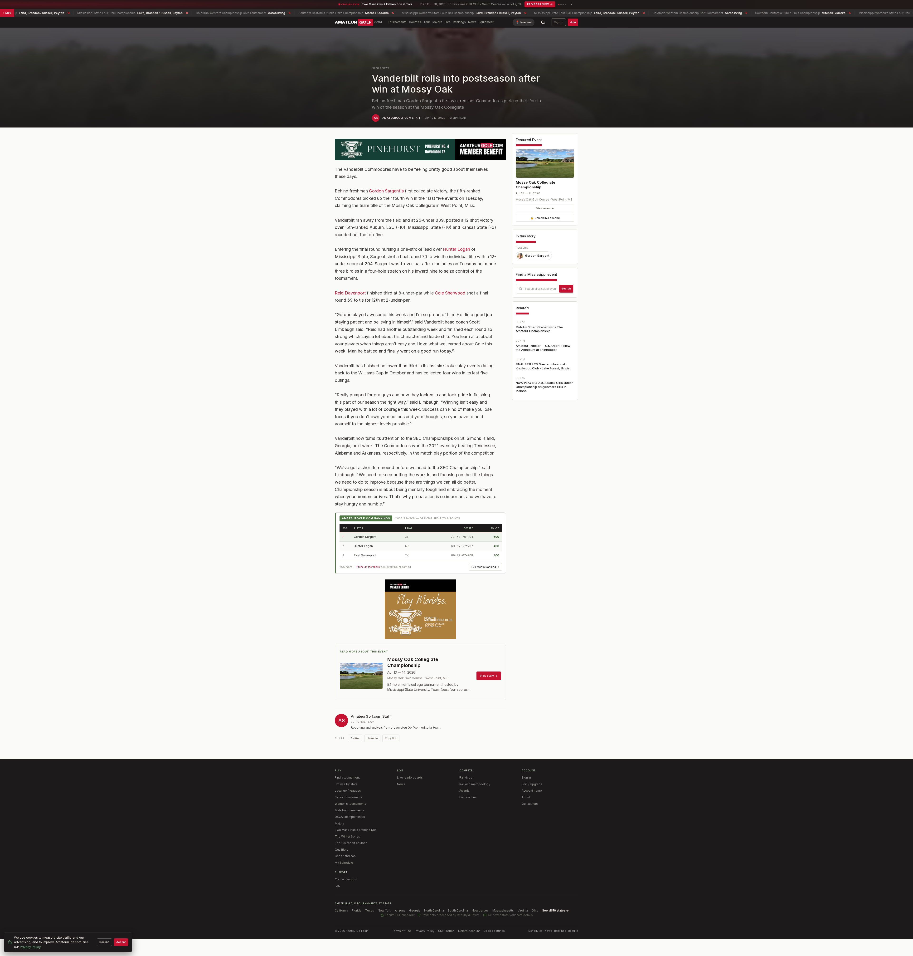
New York (384, 910)
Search (566, 288)
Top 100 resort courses (351, 843)
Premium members (368, 567)
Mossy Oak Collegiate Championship (535, 184)
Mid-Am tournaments (349, 810)
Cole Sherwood (450, 292)
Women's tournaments (350, 803)
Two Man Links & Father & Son (356, 830)
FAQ (337, 886)
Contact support (346, 879)
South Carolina (458, 910)
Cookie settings (494, 930)
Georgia (414, 910)
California (341, 910)
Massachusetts (503, 910)
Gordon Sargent (365, 537)
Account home (532, 790)
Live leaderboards (410, 777)
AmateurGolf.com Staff (401, 117)
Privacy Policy (424, 931)
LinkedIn (372, 738)
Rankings (459, 22)
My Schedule (344, 862)
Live (448, 22)
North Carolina (434, 910)
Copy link (391, 738)
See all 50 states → (555, 910)
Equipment (486, 22)
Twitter (355, 738)
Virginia (523, 910)
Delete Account (469, 931)
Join (573, 22)
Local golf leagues (348, 790)
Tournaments (397, 22)
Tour (426, 22)
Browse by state (346, 784)
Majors (437, 22)
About (526, 797)
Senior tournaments (348, 797)
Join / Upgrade (532, 784)
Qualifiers (341, 849)
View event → (545, 208)
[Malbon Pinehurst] (420, 149)
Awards (464, 790)
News (472, 22)
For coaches (468, 797)
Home (375, 67)
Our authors (530, 803)
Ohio (535, 910)
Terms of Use (401, 931)
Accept (121, 942)
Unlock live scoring (545, 218)
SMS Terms (446, 931)
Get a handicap (345, 856)
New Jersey (480, 910)
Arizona (400, 910)
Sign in (558, 22)
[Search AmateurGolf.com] (543, 22)
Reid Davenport (350, 292)
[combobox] (545, 289)
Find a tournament (347, 777)
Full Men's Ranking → (485, 567)
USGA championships (350, 817)
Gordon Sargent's (386, 190)
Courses (415, 22)
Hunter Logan (456, 249)
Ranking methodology (474, 784)
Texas (369, 910)
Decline (104, 942)
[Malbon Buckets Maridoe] (420, 609)
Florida (356, 910)
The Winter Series (347, 836)
